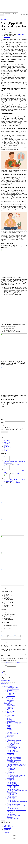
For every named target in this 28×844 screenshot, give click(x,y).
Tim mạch (9, 729)
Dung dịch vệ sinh (8, 826)
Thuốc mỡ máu (10, 769)
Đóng (2, 675)
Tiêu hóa (9, 728)
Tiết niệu (9, 726)
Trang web (3, 425)
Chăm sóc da (10, 698)
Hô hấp (8, 718)
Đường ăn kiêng (11, 715)
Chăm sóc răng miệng (12, 687)
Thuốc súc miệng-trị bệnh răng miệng (16, 775)
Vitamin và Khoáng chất (13, 733)
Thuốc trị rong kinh (11, 797)
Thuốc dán (9, 755)
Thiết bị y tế (7, 703)
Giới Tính (6, 443)
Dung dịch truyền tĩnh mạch (14, 740)
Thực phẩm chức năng (9, 711)
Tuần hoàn (9, 732)
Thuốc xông (10, 817)
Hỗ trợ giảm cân (11, 721)
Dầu (8, 739)
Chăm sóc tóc (10, 700)
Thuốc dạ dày (10, 753)
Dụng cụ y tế (10, 708)
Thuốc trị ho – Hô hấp (12, 793)
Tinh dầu (9, 694)
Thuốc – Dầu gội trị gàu (13, 743)
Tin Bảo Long (7, 447)
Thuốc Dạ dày (10, 754)
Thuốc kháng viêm (11, 768)
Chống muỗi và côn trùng (13, 689)
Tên (2, 419)
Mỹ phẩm (6, 697)
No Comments (16, 464)
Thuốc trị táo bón (11, 799)
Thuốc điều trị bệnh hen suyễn (14, 758)
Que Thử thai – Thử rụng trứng (14, 691)
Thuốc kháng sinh (11, 767)
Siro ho (5, 830)
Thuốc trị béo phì (11, 787)
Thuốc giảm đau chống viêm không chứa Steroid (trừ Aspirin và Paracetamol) (17, 764)
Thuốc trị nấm (10, 794)
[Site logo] (14, 11)
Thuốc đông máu (11, 761)
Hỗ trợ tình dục (10, 690)
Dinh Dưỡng (7, 442)
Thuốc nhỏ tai (10, 772)
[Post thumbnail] (7, 460)
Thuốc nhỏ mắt (10, 771)
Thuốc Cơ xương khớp (12, 751)
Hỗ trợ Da (9, 719)
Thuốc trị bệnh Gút (11, 783)
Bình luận (3, 406)
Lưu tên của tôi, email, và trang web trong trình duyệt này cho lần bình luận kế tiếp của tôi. (13, 428)
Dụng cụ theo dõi (11, 707)
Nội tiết (8, 725)
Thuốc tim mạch (11, 779)
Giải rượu (9, 716)
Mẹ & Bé (6, 445)
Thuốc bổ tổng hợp (11, 746)
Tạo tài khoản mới (5, 680)
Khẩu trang (9, 710)
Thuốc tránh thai (11, 780)
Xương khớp (10, 736)
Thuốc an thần (10, 744)
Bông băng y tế (10, 704)
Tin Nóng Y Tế (7, 449)
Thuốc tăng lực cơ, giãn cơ (13, 776)
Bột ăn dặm (10, 712)
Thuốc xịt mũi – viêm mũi (13, 815)
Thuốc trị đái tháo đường (13, 789)
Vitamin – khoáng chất (12, 818)
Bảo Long (6, 832)
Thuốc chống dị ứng (12, 748)
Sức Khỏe (3, 19)
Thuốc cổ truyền (11, 750)
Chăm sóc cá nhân (8, 686)
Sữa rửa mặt (7, 829)
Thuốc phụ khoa (11, 773)
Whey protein (10, 735)
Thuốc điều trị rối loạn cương (14, 760)
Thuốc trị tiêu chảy (11, 800)
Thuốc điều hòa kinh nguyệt (14, 757)
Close (2, 434)
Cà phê (8, 714)
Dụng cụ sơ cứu (11, 705)
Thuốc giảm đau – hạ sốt (13, 762)
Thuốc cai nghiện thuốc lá (13, 747)
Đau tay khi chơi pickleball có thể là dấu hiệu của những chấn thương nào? (15, 480)
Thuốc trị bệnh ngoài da (13, 785)
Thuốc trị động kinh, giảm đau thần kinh (17, 790)
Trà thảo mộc (10, 730)
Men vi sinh (7, 825)
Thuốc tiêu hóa (10, 778)
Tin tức (8, 19)
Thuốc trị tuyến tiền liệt (12, 808)
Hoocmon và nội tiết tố (12, 742)
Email (2, 422)
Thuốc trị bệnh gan (11, 782)
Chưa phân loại (7, 441)
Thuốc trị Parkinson (12, 796)
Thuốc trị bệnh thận (11, 786)
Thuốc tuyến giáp (11, 814)
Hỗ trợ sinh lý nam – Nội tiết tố (14, 722)
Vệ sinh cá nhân (11, 696)
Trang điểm (9, 701)
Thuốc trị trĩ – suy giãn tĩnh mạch (15, 804)
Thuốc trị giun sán (11, 792)
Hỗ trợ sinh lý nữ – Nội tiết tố (14, 723)
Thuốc (5, 737)
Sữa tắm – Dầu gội (11, 693)
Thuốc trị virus (10, 812)
